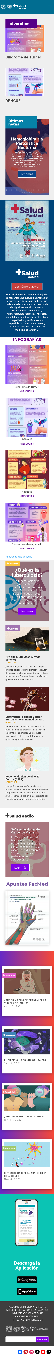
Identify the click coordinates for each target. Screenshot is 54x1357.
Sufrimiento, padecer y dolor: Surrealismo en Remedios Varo (24, 718)
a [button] (49, 6)
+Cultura (11, 662)
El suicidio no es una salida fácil (26, 1060)
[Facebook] (20, 1352)
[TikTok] (49, 1352)
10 (28, 190)
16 (43, 190)
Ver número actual (27, 286)
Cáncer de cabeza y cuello (27, 544)
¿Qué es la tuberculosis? (27, 572)
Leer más (27, 174)
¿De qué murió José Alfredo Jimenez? (22, 658)
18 (22, 192)
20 (27, 192)
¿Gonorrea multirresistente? (24, 1116)
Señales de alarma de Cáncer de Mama (25, 831)
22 (31, 192)
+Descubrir (27, 391)
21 (29, 192)
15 (40, 190)
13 (36, 190)
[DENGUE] (27, 82)
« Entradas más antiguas (18, 556)
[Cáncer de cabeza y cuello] (27, 522)
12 (33, 190)
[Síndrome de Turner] (27, 38)
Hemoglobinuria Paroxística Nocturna (27, 143)
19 (24, 192)
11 (31, 190)
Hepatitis (27, 491)
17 (45, 190)
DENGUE (13, 101)
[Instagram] (31, 1352)
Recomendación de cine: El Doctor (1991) (22, 778)
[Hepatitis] (27, 469)
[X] (37, 1352)
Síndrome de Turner (23, 57)
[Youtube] (43, 1352)
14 (38, 190)
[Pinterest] (25, 1352)
